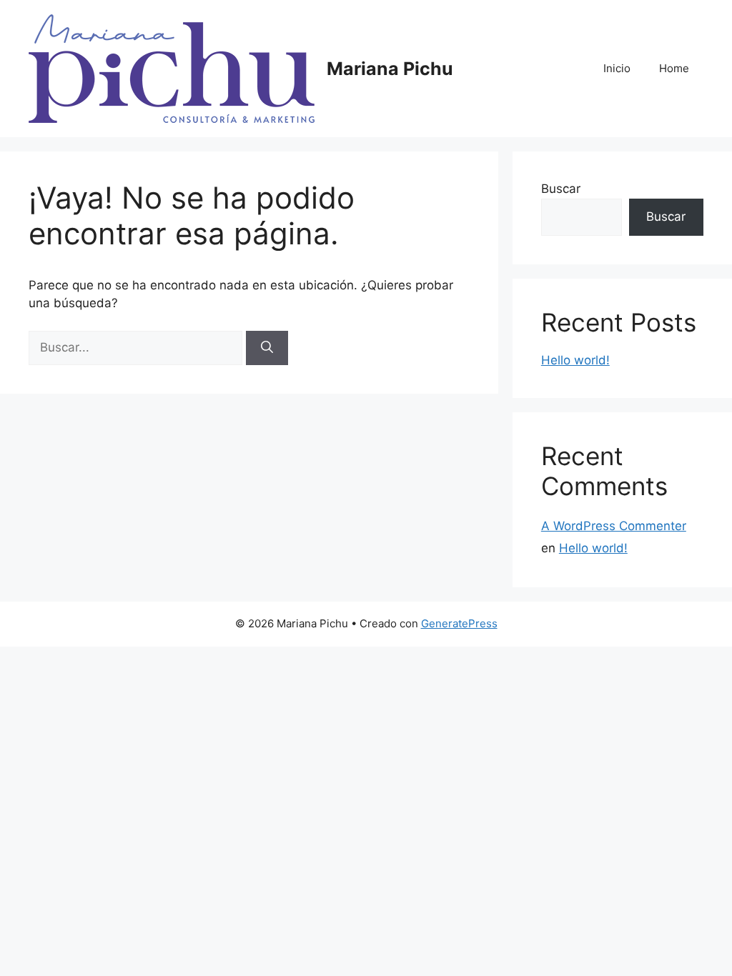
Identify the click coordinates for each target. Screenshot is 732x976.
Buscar (560, 188)
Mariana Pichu (390, 68)
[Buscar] (267, 348)
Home (674, 68)
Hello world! (575, 360)
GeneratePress (459, 623)
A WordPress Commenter (613, 526)
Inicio (616, 68)
